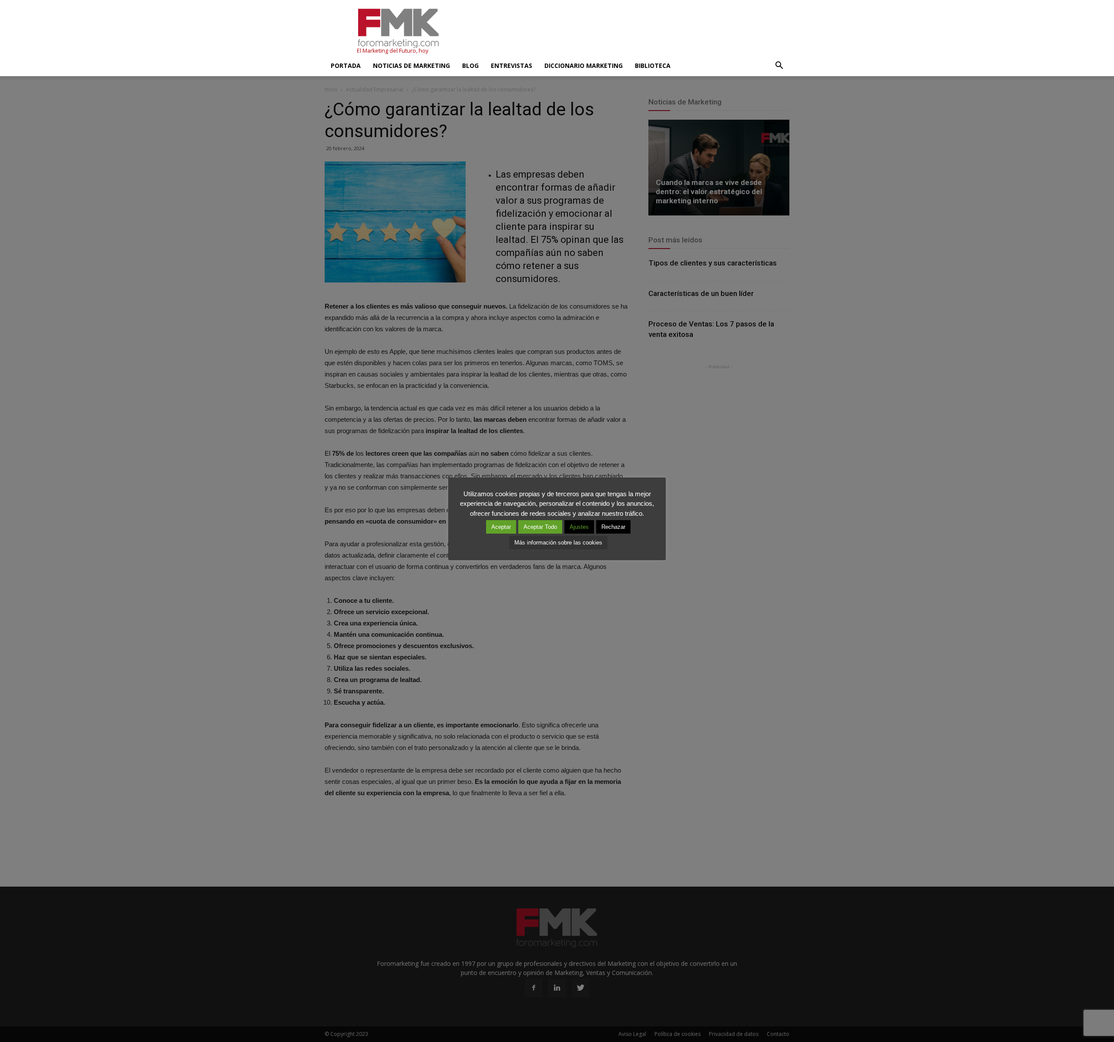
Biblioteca (653, 65)
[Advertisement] (631, 31)
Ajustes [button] (579, 527)
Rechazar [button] (613, 527)
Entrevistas (511, 65)
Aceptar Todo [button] (540, 527)
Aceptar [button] (501, 527)
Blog (470, 65)
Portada (346, 65)
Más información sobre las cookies (558, 542)
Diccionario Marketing (583, 65)
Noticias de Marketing (411, 65)
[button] (778, 65)
